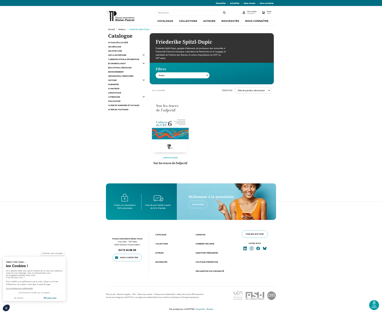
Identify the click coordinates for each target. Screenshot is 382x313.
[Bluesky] (265, 248)
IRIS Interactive (197, 294)
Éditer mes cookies (144, 294)
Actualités (234, 3)
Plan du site (110, 294)
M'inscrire (198, 204)
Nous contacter (267, 3)
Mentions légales (123, 294)
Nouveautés (161, 262)
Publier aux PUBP (255, 234)
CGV (134, 294)
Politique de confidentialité (164, 294)
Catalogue (160, 234)
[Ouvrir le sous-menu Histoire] (144, 80)
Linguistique (170, 157)
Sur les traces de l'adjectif (170, 163)
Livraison (200, 234)
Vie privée (200, 309)
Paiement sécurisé (205, 243)
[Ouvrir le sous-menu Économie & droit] (144, 63)
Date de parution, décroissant (251, 90)
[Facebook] (258, 248)
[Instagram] (252, 248)
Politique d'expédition (207, 262)
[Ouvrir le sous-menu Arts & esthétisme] (144, 55)
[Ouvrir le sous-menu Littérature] (144, 97)
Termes (209, 309)
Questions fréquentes (207, 253)
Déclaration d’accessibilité (210, 271)
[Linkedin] (245, 248)
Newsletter (221, 3)
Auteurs (159, 253)
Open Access (249, 3)
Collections (161, 243)
